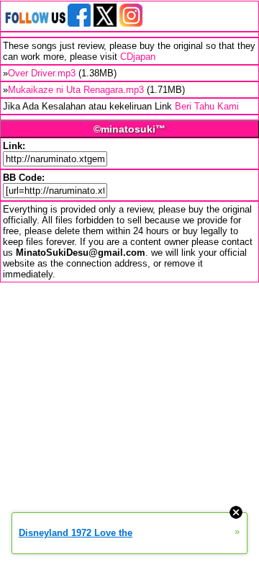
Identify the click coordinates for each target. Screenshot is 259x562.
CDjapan (137, 56)
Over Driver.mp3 (42, 73)
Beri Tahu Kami (207, 106)
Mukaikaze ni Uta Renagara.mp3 (76, 89)
